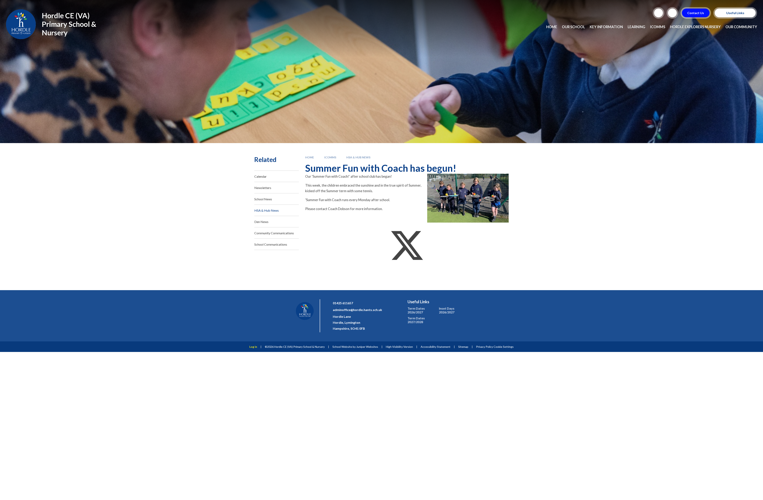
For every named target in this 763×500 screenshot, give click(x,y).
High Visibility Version (399, 346)
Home (309, 157)
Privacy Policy (484, 346)
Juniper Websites (367, 346)
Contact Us (695, 13)
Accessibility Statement (435, 346)
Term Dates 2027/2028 (416, 320)
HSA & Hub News (358, 157)
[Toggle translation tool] (672, 13)
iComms (330, 157)
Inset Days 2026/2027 (446, 310)
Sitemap (463, 346)
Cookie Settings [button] (504, 346)
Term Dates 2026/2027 (416, 310)
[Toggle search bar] (658, 13)
